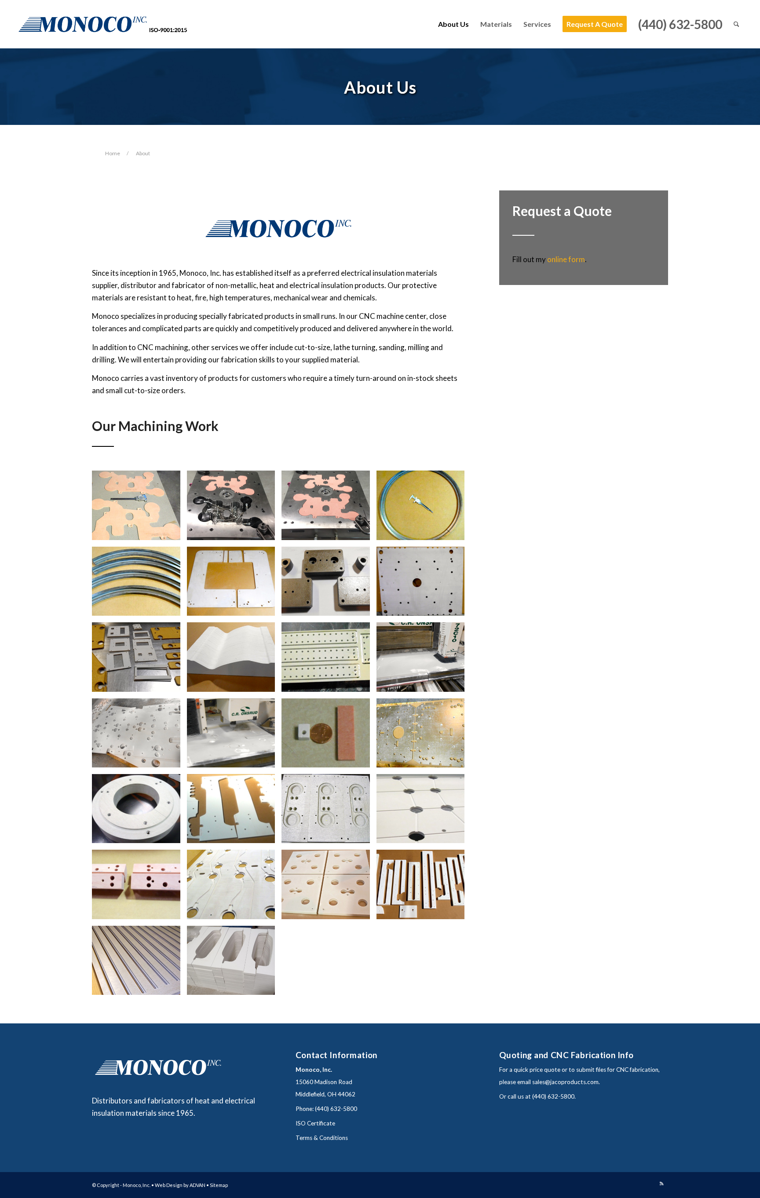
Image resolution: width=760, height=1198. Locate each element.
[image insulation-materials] (139, 887)
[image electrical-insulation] (328, 887)
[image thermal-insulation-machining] (234, 887)
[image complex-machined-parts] (234, 812)
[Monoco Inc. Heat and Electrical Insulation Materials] (104, 24)
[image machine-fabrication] (139, 963)
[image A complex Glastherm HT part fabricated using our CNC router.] (139, 736)
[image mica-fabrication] (423, 508)
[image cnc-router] (423, 660)
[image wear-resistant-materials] (423, 812)
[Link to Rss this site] (661, 1183)
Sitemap (219, 1185)
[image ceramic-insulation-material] (234, 660)
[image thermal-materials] (328, 584)
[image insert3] (328, 508)
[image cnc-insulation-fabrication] (423, 736)
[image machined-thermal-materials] (139, 812)
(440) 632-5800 (336, 1108)
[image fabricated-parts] (423, 887)
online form (566, 259)
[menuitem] (453, 24)
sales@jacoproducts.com (565, 1081)
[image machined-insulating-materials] (234, 963)
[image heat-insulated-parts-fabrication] (139, 660)
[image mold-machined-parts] (423, 584)
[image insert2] (234, 508)
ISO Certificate (315, 1123)
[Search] (736, 24)
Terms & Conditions (322, 1137)
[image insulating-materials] (328, 812)
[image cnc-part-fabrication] (234, 736)
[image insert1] (139, 508)
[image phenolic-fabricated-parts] (328, 660)
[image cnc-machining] (234, 584)
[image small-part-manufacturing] (328, 736)
